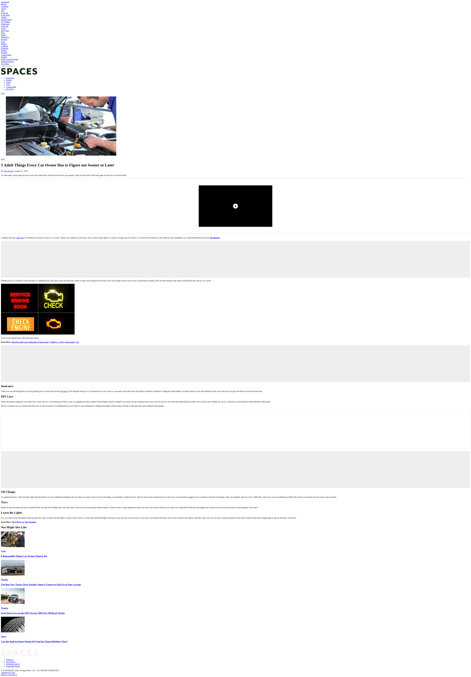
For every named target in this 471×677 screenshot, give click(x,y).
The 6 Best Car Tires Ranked (24, 522)
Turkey (4, 35)
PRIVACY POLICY (9, 675)
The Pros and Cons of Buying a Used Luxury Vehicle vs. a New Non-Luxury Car (45, 342)
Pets (2, 11)
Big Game (5, 31)
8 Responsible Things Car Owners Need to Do (24, 556)
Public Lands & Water (9, 59)
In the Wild (5, 15)
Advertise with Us (13, 664)
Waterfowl (5, 37)
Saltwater (4, 26)
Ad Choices (10, 662)
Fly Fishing (5, 22)
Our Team (5, 64)
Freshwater (5, 24)
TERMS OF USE (8, 673)
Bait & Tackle (6, 20)
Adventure (5, 2)
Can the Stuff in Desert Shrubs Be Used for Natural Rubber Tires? (34, 641)
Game (3, 28)
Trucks (4, 579)
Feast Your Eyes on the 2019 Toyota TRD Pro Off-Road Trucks (33, 613)
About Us (9, 660)
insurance (64, 391)
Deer (3, 33)
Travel (3, 9)
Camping (4, 6)
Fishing (4, 17)
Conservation (6, 55)
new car (20, 238)
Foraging (4, 13)
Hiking (3, 4)
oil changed (215, 238)
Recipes (4, 39)
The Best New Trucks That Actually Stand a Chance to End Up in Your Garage (41, 584)
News (3, 636)
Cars (3, 93)
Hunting (4, 53)
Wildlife (4, 57)
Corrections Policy (13, 666)
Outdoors (4, 48)
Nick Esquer (8, 171)
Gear (3, 42)
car (101, 175)
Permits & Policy (7, 62)
